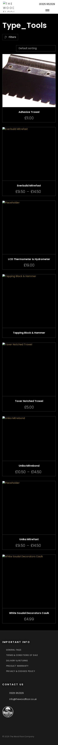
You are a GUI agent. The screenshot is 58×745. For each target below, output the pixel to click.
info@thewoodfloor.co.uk (23, 699)
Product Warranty (17, 666)
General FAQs (13, 650)
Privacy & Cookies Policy (20, 671)
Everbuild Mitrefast (29, 185)
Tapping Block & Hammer (29, 333)
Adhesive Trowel (29, 112)
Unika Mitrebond (29, 466)
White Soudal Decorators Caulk (29, 613)
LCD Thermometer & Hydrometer (29, 259)
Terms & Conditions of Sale (22, 655)
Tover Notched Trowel (29, 401)
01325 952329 (47, 4)
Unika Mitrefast (29, 539)
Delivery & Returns (17, 661)
